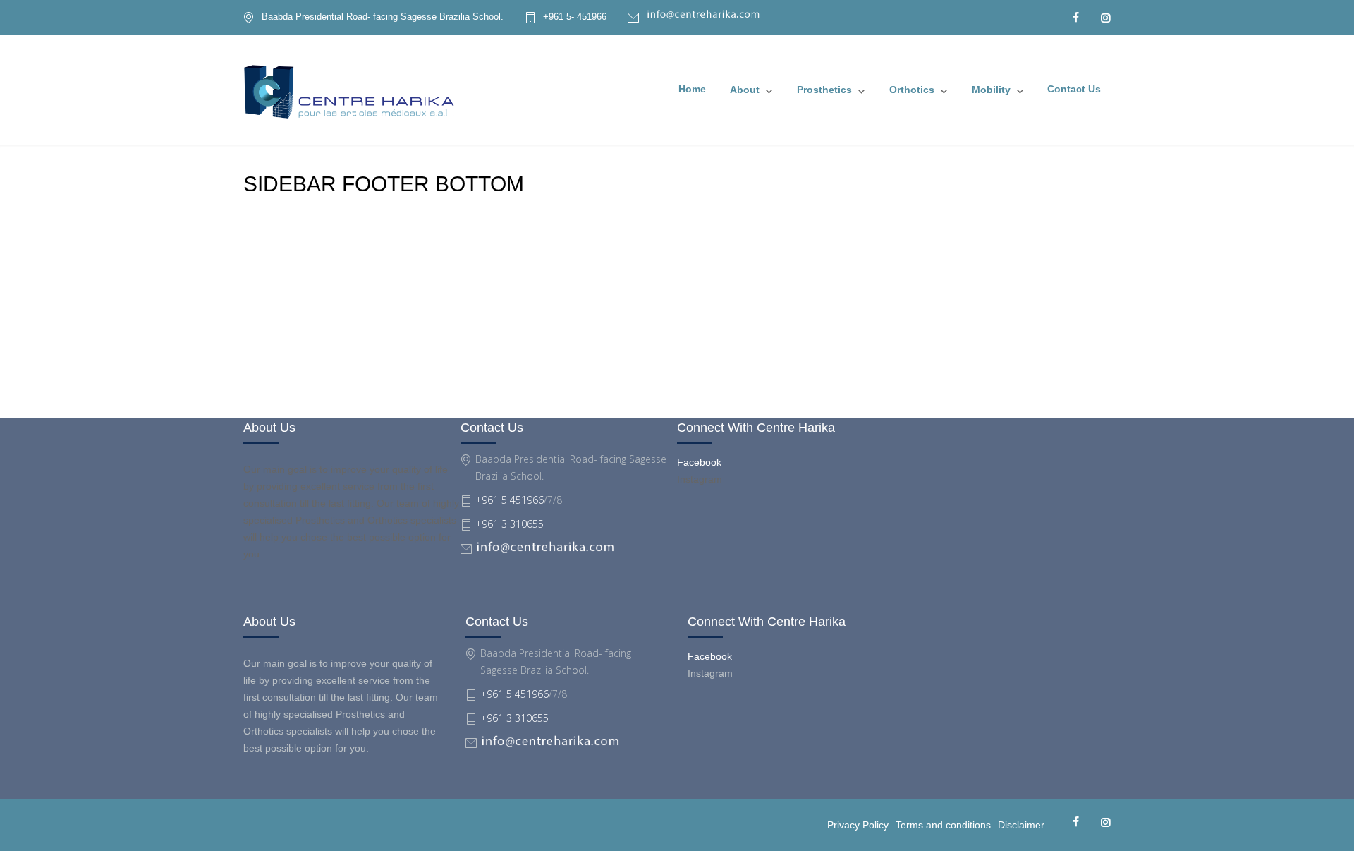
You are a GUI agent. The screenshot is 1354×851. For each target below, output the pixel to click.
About (745, 89)
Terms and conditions (943, 825)
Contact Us (1074, 89)
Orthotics (911, 89)
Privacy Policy (858, 825)
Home (692, 89)
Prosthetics (824, 89)
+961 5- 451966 (574, 17)
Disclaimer (1021, 825)
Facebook (699, 462)
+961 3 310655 (509, 524)
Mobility (991, 89)
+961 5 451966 (509, 500)
